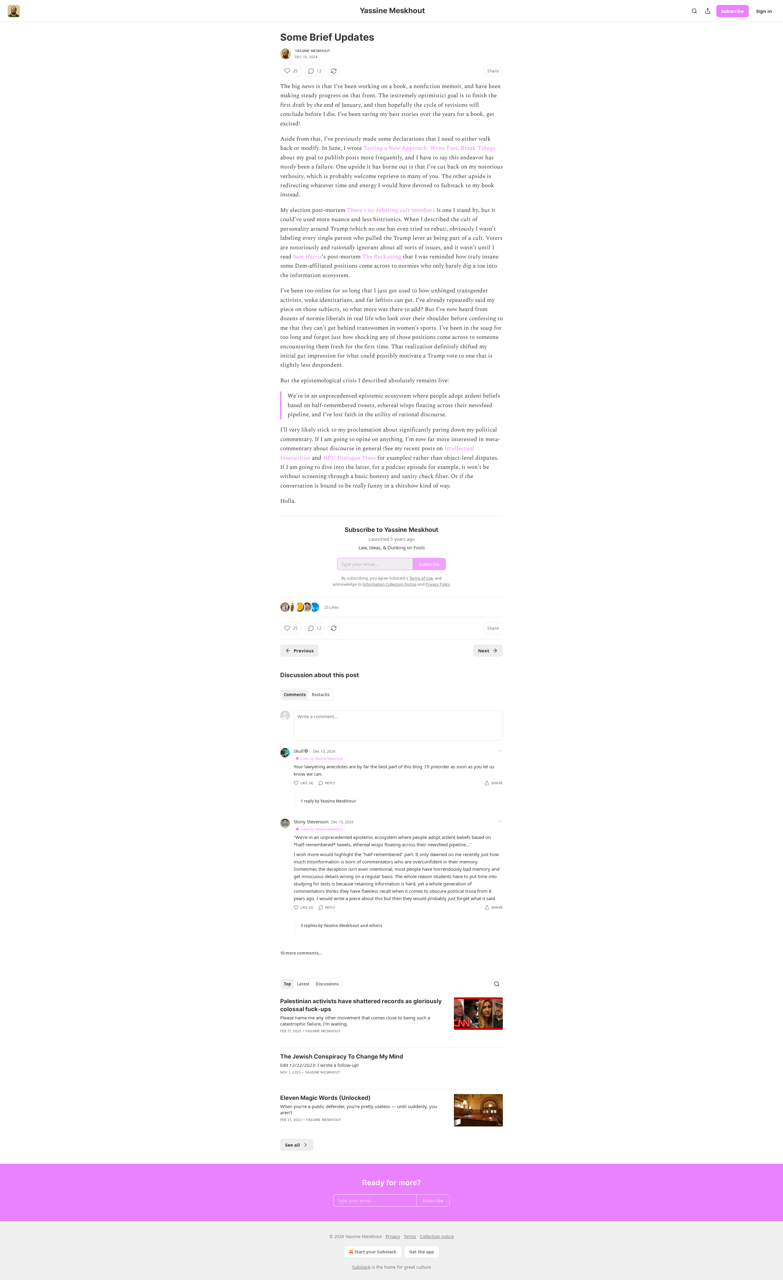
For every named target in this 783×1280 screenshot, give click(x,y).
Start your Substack (375, 1252)
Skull (299, 751)
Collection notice (437, 1236)
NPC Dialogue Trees (349, 458)
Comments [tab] (295, 694)
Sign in (764, 11)
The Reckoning (381, 256)
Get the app (421, 1252)
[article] (391, 1020)
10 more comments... (301, 953)
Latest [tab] (303, 984)
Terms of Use (421, 578)
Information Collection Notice (390, 584)
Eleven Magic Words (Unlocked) (325, 1097)
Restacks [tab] (320, 694)
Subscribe (732, 11)
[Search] (694, 11)
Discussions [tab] (327, 984)
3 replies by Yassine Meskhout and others (341, 925)
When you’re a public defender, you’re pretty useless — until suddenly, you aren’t (358, 1109)
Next (483, 650)
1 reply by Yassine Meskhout (328, 801)
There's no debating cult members (391, 210)
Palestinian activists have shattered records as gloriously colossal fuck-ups (361, 1005)
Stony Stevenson (311, 821)
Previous (304, 650)
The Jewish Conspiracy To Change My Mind (341, 1056)
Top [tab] (287, 984)
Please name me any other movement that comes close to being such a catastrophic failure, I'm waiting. (355, 1021)
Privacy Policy (437, 584)
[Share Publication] (708, 11)
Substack (361, 1267)
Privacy (393, 1236)
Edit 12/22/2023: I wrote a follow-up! (319, 1065)
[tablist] (306, 694)
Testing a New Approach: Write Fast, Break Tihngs (429, 148)
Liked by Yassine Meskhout (322, 758)
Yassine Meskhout (312, 51)
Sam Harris (307, 256)
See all (292, 1145)
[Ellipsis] (500, 751)
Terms (410, 1236)
